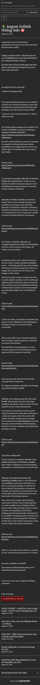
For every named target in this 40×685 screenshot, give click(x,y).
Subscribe (33, 12)
